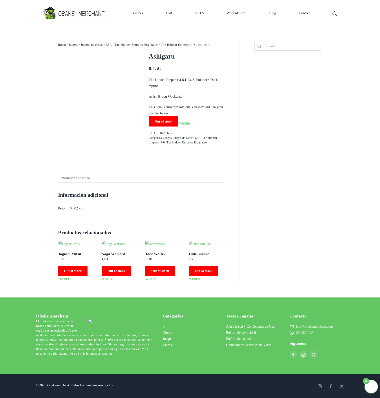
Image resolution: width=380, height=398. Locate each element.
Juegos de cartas (92, 44)
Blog (272, 13)
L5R (169, 13)
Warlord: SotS (236, 13)
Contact (304, 13)
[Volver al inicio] (76, 13)
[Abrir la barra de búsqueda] (334, 13)
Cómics (168, 332)
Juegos (73, 44)
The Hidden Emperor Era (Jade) (136, 44)
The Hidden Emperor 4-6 (178, 44)
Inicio (62, 44)
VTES (199, 13)
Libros (167, 345)
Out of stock (73, 271)
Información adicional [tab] (75, 178)
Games (138, 13)
